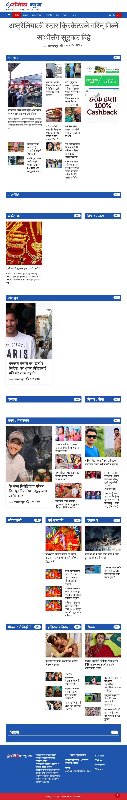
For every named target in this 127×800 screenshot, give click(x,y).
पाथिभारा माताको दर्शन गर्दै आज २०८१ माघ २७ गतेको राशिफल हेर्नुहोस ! (72, 577)
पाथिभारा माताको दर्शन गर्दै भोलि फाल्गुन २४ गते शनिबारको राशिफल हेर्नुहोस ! (62, 558)
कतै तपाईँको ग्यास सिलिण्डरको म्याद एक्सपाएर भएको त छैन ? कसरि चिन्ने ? (54, 133)
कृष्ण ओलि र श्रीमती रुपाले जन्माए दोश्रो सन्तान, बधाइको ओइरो (67, 476)
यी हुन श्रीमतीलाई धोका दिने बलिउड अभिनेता (73, 706)
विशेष (57, 15)
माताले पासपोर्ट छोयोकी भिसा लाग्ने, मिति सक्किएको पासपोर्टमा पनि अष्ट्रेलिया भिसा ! (102, 664)
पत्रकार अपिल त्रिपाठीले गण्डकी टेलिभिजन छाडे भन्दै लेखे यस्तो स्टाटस (54, 88)
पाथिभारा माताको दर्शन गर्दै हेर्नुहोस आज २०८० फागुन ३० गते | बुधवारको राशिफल (73, 609)
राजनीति (49, 15)
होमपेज (17, 15)
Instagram (100, 764)
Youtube (99, 769)
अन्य (74, 15)
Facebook (99, 755)
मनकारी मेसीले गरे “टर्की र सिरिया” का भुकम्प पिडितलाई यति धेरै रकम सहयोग (27, 368)
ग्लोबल (65, 15)
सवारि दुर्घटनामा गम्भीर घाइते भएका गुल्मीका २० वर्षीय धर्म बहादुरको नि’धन (34, 165)
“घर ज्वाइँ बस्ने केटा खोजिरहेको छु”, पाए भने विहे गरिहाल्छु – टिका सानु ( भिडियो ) (111, 500)
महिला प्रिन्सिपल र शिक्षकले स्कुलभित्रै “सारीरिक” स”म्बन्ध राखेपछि (112, 684)
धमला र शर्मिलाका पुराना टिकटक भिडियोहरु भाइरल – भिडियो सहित (68, 447)
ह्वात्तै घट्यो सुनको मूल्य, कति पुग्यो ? (23, 268)
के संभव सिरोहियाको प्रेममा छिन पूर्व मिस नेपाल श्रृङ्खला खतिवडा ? (28, 491)
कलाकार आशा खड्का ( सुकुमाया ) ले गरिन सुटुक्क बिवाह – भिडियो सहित (67, 504)
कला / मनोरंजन (37, 15)
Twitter (98, 760)
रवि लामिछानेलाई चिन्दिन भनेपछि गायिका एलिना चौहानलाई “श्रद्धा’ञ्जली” (72, 150)
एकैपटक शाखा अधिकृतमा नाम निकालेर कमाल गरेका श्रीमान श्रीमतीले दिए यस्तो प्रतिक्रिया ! (73, 171)
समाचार (25, 15)
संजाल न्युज (53, 46)
